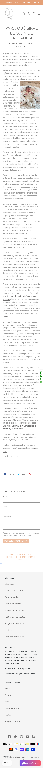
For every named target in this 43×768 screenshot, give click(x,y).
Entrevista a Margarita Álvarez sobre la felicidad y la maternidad (19, 427)
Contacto (9, 630)
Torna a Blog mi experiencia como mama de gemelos (21, 557)
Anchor (8, 701)
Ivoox (7, 688)
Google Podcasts (12, 721)
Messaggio (7, 516)
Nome (5, 496)
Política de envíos (13, 603)
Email (5, 506)
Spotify (8, 695)
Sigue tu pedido (12, 597)
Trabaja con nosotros (14, 590)
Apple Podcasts (12, 708)
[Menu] (39, 13)
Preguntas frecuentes (15, 623)
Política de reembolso (15, 617)
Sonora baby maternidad (19, 757)
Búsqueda (9, 584)
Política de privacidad (14, 610)
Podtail (8, 715)
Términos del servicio (14, 636)
